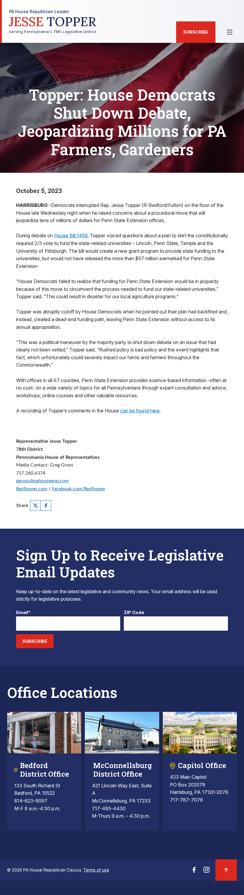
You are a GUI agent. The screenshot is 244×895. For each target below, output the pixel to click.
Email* (23, 612)
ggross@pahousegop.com (42, 480)
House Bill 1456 (70, 235)
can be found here (139, 411)
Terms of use (96, 869)
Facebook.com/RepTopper (78, 488)
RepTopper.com (31, 488)
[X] (35, 505)
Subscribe (195, 31)
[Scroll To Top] (226, 870)
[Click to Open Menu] (229, 32)
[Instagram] (206, 871)
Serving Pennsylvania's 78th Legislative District (52, 22)
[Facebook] (45, 505)
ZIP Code (134, 612)
